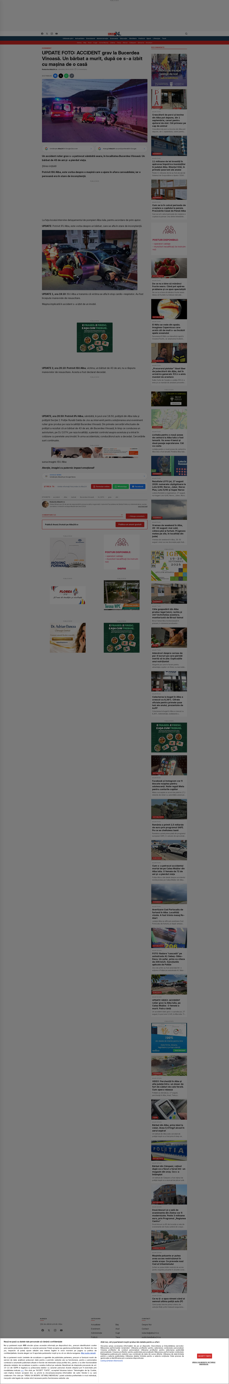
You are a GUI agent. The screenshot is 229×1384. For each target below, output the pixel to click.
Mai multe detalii (88, 1353)
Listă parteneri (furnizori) (112, 1361)
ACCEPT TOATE (204, 1356)
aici (22, 1370)
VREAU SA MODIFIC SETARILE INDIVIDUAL (203, 1363)
